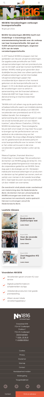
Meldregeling (22, 376)
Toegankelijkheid (22, 380)
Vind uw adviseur (29, 394)
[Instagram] (38, 386)
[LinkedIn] (16, 386)
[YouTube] (27, 386)
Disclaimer (22, 359)
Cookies (22, 351)
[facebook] (5, 386)
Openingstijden (22, 335)
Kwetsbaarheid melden (22, 371)
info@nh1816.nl (23, 340)
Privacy (22, 355)
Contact (22, 367)
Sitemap (22, 363)
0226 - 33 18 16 (22, 337)
